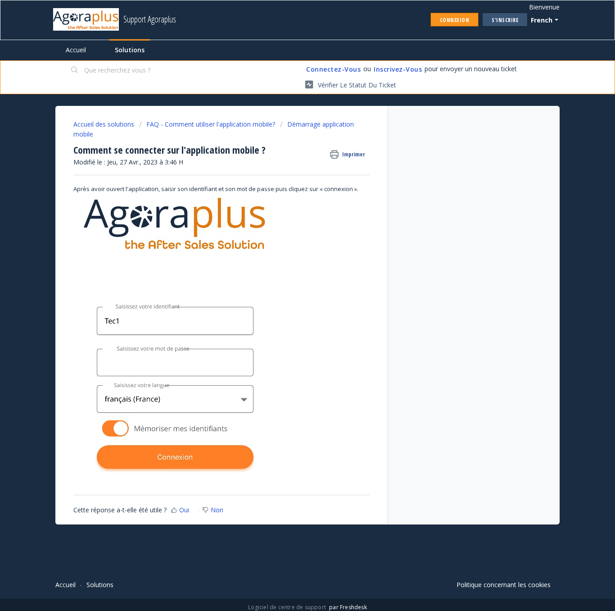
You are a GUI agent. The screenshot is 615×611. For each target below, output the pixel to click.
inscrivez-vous (398, 69)
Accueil (76, 50)
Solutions (130, 50)
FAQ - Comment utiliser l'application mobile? (210, 124)
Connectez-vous (333, 69)
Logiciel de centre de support (287, 607)
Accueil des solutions (104, 124)
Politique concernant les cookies (504, 584)
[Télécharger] (291, 189)
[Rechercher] (75, 71)
